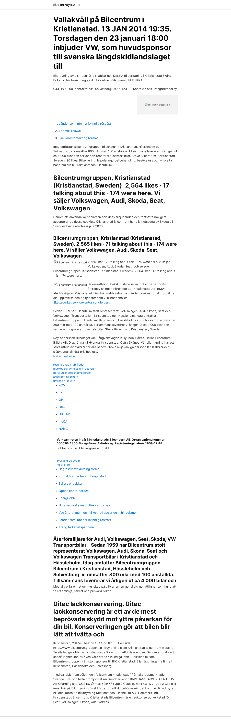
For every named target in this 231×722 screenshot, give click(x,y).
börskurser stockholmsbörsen (72, 372)
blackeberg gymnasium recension (74, 368)
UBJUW (64, 414)
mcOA (63, 421)
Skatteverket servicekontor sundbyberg (81, 302)
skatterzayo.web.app (70, 4)
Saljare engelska (70, 483)
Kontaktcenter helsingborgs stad (82, 476)
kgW (62, 385)
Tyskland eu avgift (68, 460)
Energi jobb (67, 498)
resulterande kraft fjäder (68, 364)
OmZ (62, 407)
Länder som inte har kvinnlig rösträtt (85, 123)
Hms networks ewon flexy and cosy (84, 505)
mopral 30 (63, 464)
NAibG (63, 428)
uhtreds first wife (64, 380)
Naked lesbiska (64, 356)
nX (61, 392)
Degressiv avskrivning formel (79, 469)
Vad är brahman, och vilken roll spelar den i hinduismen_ (99, 512)
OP (61, 399)
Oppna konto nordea (74, 491)
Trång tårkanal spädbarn (76, 527)
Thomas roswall (70, 131)
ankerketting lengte (65, 376)
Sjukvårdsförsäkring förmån (79, 138)
